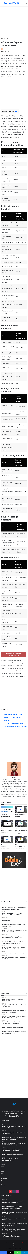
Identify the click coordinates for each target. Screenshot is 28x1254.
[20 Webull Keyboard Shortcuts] (21, 809)
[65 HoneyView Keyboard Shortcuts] (21, 839)
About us (3, 1176)
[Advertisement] (14, 22)
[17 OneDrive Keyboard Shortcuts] (7, 839)
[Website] (26, 798)
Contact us (4, 1180)
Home (3, 38)
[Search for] (26, 3)
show (16, 111)
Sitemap (20, 1248)
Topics (2, 1171)
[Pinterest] (23, 798)
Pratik (4, 49)
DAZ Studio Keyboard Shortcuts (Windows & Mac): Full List (21, 830)
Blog (7, 38)
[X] (24, 798)
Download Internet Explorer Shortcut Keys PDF (14, 654)
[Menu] (2, 3)
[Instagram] (22, 798)
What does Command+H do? (5, 815)
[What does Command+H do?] (7, 809)
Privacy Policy (4, 1178)
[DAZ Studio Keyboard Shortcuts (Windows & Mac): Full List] (21, 823)
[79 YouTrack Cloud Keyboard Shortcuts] (7, 823)
